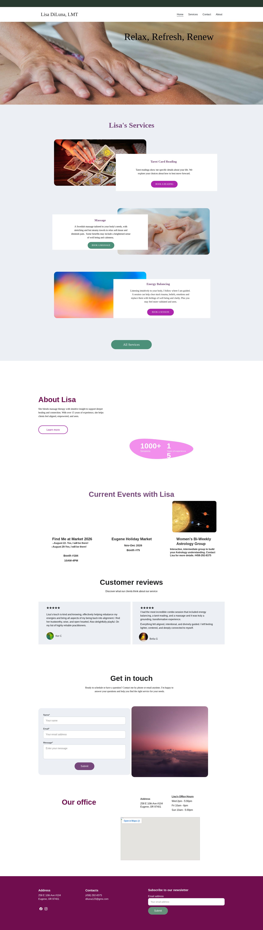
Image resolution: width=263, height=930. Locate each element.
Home (180, 14)
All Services (131, 344)
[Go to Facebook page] (40, 908)
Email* (46, 729)
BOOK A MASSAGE (101, 245)
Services (193, 14)
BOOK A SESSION (160, 312)
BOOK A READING (164, 184)
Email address (156, 896)
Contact (207, 14)
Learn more (53, 429)
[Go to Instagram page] (45, 908)
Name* (46, 715)
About (219, 14)
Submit (84, 766)
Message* (48, 742)
